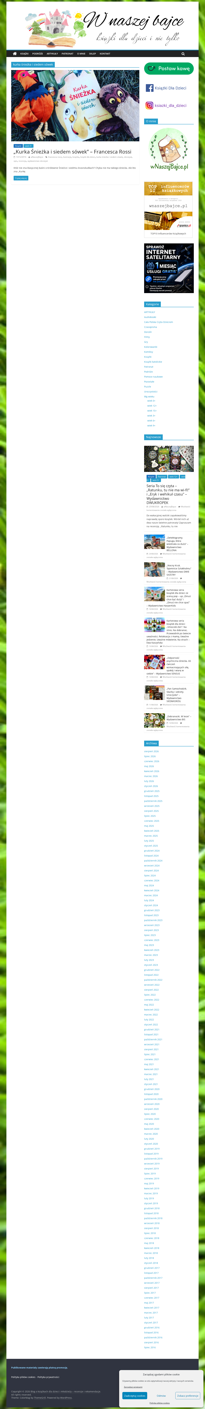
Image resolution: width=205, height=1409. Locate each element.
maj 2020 (149, 1123)
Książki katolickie (153, 361)
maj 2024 (149, 885)
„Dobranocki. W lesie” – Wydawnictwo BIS (179, 718)
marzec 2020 (151, 1133)
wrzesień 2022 (152, 984)
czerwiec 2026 (151, 761)
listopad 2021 (151, 1034)
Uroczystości (150, 391)
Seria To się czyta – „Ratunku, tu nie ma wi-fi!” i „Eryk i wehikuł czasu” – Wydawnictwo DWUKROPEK (168, 494)
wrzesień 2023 (152, 925)
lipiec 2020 (150, 1113)
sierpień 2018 (151, 1228)
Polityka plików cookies (160, 1403)
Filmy (147, 336)
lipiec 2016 (150, 1347)
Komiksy (148, 351)
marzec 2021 (151, 1074)
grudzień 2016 (152, 1327)
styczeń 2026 (151, 786)
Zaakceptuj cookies (134, 1395)
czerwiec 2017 (151, 1297)
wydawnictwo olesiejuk (38, 161)
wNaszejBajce (37, 157)
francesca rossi (55, 157)
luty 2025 (149, 840)
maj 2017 (149, 1302)
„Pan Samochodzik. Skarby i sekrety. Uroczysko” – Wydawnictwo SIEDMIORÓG (177, 695)
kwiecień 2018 (151, 1248)
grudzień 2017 (152, 1267)
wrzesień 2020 (152, 1104)
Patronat (67, 53)
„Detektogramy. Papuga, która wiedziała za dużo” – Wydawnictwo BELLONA (177, 544)
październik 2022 (153, 979)
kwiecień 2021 (151, 1069)
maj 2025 (149, 825)
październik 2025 (153, 800)
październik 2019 (153, 1158)
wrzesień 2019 (152, 1163)
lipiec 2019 (150, 1173)
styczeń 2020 (151, 1143)
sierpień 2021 (151, 1049)
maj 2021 (149, 1064)
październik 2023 (153, 920)
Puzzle (147, 386)
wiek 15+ (152, 410)
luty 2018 (149, 1257)
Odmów (161, 1395)
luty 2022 (149, 1019)
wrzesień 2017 (152, 1282)
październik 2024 (153, 860)
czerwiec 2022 (151, 999)
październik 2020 (153, 1099)
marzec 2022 (151, 1014)
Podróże (37, 53)
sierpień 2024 (151, 870)
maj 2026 (149, 766)
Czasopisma (150, 326)
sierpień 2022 (151, 989)
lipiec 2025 (150, 815)
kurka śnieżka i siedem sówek (109, 157)
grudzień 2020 (152, 1089)
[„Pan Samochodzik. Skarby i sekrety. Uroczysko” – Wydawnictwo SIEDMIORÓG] (154, 687)
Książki (24, 53)
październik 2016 (153, 1337)
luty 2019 (149, 1198)
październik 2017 (153, 1277)
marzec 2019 (151, 1193)
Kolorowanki (150, 346)
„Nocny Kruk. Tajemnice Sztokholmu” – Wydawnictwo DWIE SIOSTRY (179, 570)
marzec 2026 (151, 776)
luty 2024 (149, 900)
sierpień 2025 (151, 810)
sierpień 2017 (151, 1287)
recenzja (22, 161)
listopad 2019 (151, 1153)
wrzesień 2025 (152, 805)
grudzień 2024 (152, 850)
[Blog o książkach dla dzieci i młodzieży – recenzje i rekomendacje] (14, 53)
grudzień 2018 (152, 1208)
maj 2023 (149, 945)
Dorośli (148, 331)
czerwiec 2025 (151, 820)
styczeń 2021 (151, 1084)
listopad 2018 (151, 1213)
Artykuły (52, 53)
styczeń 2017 (151, 1322)
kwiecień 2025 (151, 830)
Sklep (92, 53)
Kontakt (105, 53)
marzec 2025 (151, 835)
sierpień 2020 (151, 1108)
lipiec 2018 (150, 1233)
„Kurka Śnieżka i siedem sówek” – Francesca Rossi (72, 151)
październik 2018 (153, 1218)
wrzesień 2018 (152, 1223)
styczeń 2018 (151, 1262)
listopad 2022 (151, 974)
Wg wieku (149, 396)
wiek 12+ (152, 405)
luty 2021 (149, 1079)
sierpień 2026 (151, 751)
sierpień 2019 (151, 1168)
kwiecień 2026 (151, 771)
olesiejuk (128, 157)
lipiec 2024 (150, 875)
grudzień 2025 (152, 791)
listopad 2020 (151, 1094)
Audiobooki (150, 317)
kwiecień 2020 (151, 1128)
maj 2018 (149, 1243)
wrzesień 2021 (152, 1044)
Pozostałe (149, 381)
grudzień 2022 (152, 969)
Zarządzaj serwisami (133, 1387)
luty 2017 (149, 1317)
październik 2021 (153, 1039)
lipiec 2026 (150, 756)
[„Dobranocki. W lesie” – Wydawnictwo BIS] (154, 714)
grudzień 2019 (152, 1148)
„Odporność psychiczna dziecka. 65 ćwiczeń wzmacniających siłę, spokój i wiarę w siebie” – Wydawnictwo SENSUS (169, 665)
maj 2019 (149, 1183)
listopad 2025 (151, 796)
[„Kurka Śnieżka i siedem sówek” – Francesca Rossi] (75, 72)
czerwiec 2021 (151, 1059)
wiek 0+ (151, 400)
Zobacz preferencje (187, 1395)
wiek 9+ (151, 425)
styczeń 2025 (151, 845)
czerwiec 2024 (151, 880)
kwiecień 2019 (151, 1188)
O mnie (81, 53)
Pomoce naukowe (153, 376)
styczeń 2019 (151, 1203)
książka (76, 157)
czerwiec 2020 (151, 1118)
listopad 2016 (151, 1332)
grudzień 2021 (152, 1029)
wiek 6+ (151, 420)
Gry (146, 341)
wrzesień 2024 (152, 865)
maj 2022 (149, 1004)
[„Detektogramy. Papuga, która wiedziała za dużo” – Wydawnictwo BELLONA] (154, 536)
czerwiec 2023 (151, 940)
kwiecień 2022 (151, 1009)
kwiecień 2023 (151, 950)
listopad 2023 (151, 915)
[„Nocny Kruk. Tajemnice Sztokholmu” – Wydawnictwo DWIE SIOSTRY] (154, 563)
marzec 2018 (151, 1253)
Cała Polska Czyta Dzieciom (158, 322)
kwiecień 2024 (151, 890)
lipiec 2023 (150, 935)
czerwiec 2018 (151, 1238)
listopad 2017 (151, 1272)
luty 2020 (149, 1138)
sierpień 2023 (151, 930)
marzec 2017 (151, 1312)
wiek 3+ (28, 146)
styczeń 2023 (151, 964)
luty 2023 (149, 959)
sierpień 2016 (151, 1342)
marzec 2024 (151, 895)
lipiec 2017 (150, 1292)
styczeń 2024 (151, 905)
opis (15, 161)
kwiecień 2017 (151, 1307)
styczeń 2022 (151, 1024)
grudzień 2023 (152, 910)
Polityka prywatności (48, 1377)
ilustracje (67, 157)
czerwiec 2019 (151, 1178)
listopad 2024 (151, 855)
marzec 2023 (151, 954)
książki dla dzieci (87, 157)
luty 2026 (149, 781)
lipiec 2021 (150, 1054)
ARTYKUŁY (149, 312)
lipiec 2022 (150, 994)
